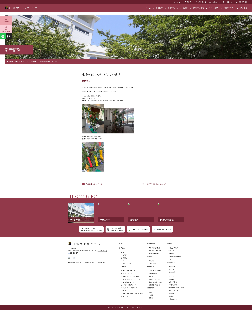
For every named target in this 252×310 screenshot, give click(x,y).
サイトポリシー (90, 263)
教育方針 (171, 251)
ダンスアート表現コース (128, 285)
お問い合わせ (202, 2)
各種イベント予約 (154, 279)
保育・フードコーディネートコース (132, 293)
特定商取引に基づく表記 (176, 288)
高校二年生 (172, 269)
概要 (150, 292)
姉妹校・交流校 (153, 253)
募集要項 (151, 276)
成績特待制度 (153, 274)
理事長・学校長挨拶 (175, 256)
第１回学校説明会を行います (95, 184)
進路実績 (151, 261)
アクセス (178, 2)
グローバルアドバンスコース (130, 276)
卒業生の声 (152, 264)
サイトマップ (102, 263)
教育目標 (171, 253)
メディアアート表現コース (129, 288)
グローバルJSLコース (127, 282)
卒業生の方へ (229, 2)
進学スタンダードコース (128, 274)
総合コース (124, 296)
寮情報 (151, 298)
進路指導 (243, 8)
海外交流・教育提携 (155, 251)
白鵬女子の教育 (173, 248)
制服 (122, 252)
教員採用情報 (243, 2)
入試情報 (6, 22)
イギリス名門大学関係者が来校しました (154, 184)
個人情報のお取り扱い (75, 263)
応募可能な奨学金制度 (156, 282)
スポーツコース (126, 291)
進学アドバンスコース (128, 271)
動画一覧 (171, 293)
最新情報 (171, 296)
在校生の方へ (215, 2)
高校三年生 (172, 272)
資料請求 (189, 2)
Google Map (102, 251)
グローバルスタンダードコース (130, 279)
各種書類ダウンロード (156, 285)
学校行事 (124, 255)
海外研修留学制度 (154, 248)
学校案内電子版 (173, 291)
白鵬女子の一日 (126, 264)
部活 (122, 261)
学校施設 (124, 258)
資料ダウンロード (6, 30)
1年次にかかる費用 (155, 271)
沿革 (170, 259)
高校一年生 (172, 266)
